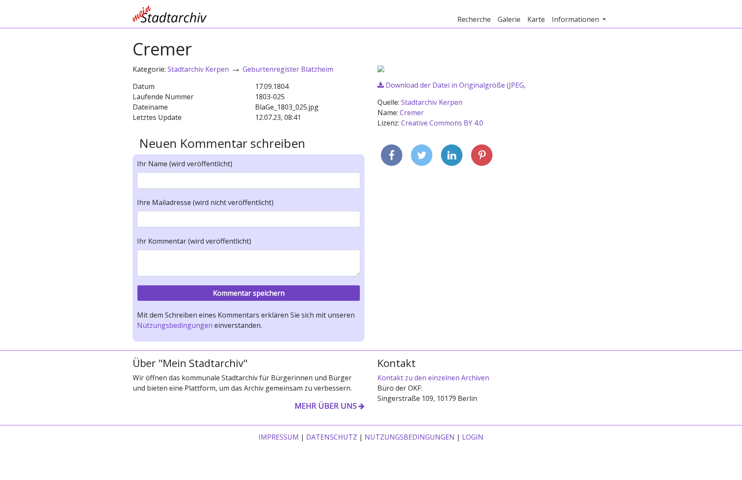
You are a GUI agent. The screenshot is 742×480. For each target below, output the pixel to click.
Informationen (576, 19)
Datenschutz (331, 437)
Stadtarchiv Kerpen (198, 69)
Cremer (412, 112)
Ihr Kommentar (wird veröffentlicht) (194, 241)
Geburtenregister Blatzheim (288, 69)
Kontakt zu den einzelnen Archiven (433, 377)
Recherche (474, 19)
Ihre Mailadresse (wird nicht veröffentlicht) (205, 202)
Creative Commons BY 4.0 (442, 123)
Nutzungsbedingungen (175, 325)
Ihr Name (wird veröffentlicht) (184, 163)
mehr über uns (326, 406)
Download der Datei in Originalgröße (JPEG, (455, 85)
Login (473, 437)
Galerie (509, 19)
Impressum (278, 437)
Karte (536, 19)
